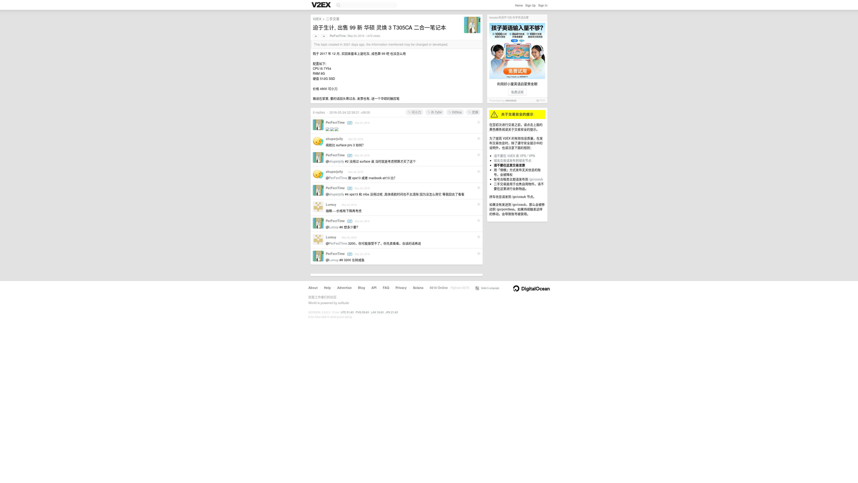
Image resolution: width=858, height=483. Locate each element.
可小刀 (416, 112)
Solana (418, 287)
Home (519, 5)
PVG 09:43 (362, 312)
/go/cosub (536, 179)
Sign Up (530, 5)
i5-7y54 (436, 112)
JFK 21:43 (392, 312)
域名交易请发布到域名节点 (512, 160)
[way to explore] (322, 5)
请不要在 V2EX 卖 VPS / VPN (514, 155)
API (373, 287)
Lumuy (331, 204)
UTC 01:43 (347, 312)
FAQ (386, 287)
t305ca (456, 112)
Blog (361, 287)
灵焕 (474, 112)
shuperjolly (334, 138)
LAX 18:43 (377, 312)
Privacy (401, 287)
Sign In (542, 5)
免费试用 (517, 92)
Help (327, 287)
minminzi (510, 100)
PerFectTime (338, 36)
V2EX (317, 18)
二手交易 (332, 18)
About (313, 287)
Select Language (489, 288)
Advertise (344, 287)
